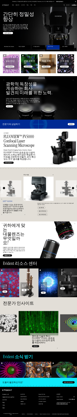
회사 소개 (9, 106)
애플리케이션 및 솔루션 (8, 397)
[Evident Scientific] (5, 5)
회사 (35, 4)
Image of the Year (41, 394)
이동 (5, 291)
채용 (3, 408)
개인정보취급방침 (30, 414)
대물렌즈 (22, 401)
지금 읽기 (35, 346)
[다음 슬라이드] (73, 188)
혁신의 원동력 (22, 46)
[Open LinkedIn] (64, 369)
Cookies (36, 414)
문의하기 (71, 124)
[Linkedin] (72, 399)
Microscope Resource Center (43, 396)
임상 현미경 (41, 207)
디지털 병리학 (36, 46)
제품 (13, 4)
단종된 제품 (40, 403)
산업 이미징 (50, 46)
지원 (31, 4)
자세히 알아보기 (59, 1)
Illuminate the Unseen (9, 46)
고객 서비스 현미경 (42, 399)
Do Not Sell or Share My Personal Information (60, 414)
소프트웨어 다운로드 (42, 401)
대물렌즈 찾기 (7, 255)
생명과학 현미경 (23, 396)
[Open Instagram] (12, 369)
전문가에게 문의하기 (68, 382)
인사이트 (23, 4)
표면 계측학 (65, 46)
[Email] (74, 397)
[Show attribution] (4, 55)
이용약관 (23, 414)
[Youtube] (74, 399)
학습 (27, 4)
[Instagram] (69, 399)
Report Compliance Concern (45, 414)
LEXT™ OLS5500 (7, 201)
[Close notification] (75, 1)
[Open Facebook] (38, 369)
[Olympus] (74, 5)
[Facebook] (70, 399)
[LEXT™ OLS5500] (38, 189)
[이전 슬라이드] (4, 188)
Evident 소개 (5, 394)
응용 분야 (17, 4)
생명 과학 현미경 (42, 211)
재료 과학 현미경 (42, 214)
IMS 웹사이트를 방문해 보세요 (62, 403)
